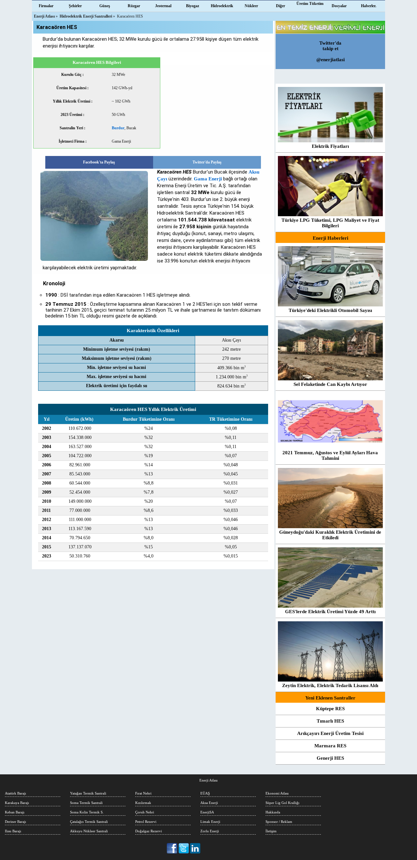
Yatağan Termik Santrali (88, 793)
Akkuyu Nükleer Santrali (89, 831)
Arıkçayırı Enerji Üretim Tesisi (330, 733)
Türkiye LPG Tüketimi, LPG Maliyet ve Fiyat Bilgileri (330, 223)
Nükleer (251, 6)
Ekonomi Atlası (277, 793)
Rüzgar (134, 6)
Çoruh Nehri (144, 812)
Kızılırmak (143, 803)
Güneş (104, 6)
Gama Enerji (208, 178)
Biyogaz (192, 6)
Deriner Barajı (15, 822)
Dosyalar (339, 6)
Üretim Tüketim (310, 3)
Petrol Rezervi (145, 822)
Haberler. (368, 6)
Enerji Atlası (208, 780)
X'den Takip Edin (184, 848)
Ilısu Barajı (13, 831)
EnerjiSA (207, 812)
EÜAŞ (205, 793)
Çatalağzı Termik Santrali (89, 822)
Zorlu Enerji (209, 831)
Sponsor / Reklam (279, 822)
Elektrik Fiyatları (330, 146)
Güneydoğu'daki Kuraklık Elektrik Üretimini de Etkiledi (330, 534)
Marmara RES (330, 745)
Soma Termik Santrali (86, 803)
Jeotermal (163, 6)
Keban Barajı (14, 812)
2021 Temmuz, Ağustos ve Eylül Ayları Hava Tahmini (330, 455)
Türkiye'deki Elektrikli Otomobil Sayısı (330, 310)
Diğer (280, 6)
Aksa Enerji (209, 803)
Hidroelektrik (222, 6)
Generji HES (330, 758)
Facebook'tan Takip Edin (172, 848)
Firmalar (46, 6)
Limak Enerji (210, 822)
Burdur (118, 128)
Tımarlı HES (330, 721)
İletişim (271, 831)
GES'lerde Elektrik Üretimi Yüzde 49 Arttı (330, 611)
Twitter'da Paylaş (207, 162)
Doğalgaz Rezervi (148, 831)
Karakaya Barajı (17, 803)
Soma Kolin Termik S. (87, 812)
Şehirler (75, 6)
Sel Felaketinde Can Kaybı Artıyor (330, 384)
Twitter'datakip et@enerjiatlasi (330, 51)
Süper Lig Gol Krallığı (282, 803)
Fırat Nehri (143, 793)
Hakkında (273, 812)
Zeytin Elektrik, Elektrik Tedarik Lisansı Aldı (330, 685)
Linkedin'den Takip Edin (195, 848)
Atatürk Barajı (15, 793)
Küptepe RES (330, 708)
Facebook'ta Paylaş (99, 162)
